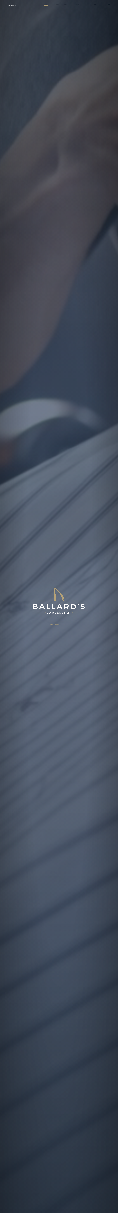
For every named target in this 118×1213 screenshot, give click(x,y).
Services (56, 4)
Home (46, 4)
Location (92, 4)
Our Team (68, 4)
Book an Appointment (59, 624)
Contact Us (105, 4)
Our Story (80, 4)
